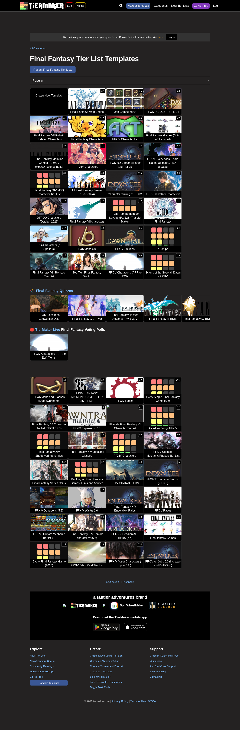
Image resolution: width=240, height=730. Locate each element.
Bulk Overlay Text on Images (106, 682)
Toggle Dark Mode (100, 687)
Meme (80, 5)
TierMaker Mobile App (42, 671)
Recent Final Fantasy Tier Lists (52, 69)
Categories (161, 5)
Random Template (49, 682)
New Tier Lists (180, 5)
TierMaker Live (47, 330)
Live (69, 5)
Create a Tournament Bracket (106, 666)
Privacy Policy (120, 701)
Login (216, 5)
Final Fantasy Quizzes (54, 291)
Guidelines (156, 661)
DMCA (152, 701)
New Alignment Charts (42, 661)
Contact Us (156, 676)
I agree (172, 37)
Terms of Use (138, 701)
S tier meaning (158, 671)
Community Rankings (42, 666)
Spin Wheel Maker (100, 676)
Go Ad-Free (201, 5)
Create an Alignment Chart (104, 661)
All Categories (38, 48)
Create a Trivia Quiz (101, 671)
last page (129, 581)
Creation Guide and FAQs (164, 655)
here (160, 37)
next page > (113, 581)
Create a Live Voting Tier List (106, 655)
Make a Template (138, 5)
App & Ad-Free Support (163, 666)
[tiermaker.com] (42, 6)
